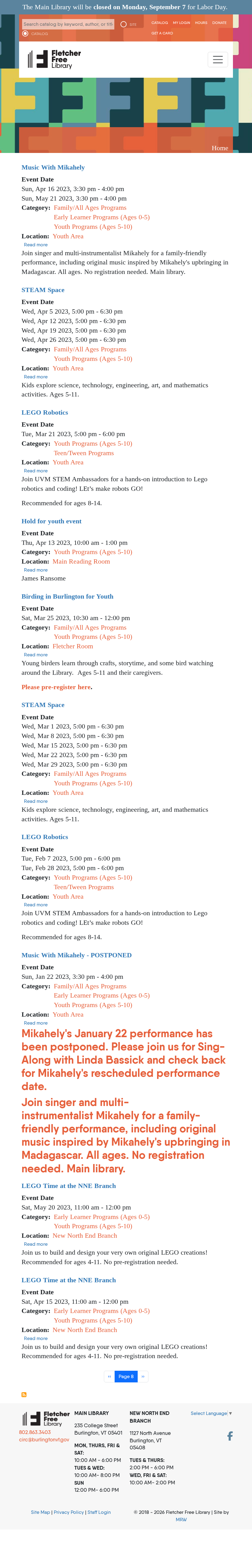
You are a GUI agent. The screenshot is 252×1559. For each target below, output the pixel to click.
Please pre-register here (56, 687)
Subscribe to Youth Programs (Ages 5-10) (24, 1394)
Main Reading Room (81, 561)
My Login (181, 22)
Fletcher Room (73, 646)
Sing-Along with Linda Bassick (123, 1053)
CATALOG (39, 34)
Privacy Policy (69, 1512)
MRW (181, 1519)
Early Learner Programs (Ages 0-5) (102, 217)
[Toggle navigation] (218, 59)
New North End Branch (85, 1235)
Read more (36, 245)
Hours (201, 22)
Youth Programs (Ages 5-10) (93, 226)
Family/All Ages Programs (90, 207)
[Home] (54, 59)
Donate (219, 22)
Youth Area (68, 236)
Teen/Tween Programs (84, 453)
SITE (133, 24)
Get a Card (162, 33)
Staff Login (99, 1512)
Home (220, 148)
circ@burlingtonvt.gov (44, 1439)
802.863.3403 (35, 1432)
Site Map (40, 1512)
